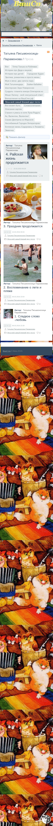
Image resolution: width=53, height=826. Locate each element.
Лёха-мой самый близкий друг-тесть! (23, 176)
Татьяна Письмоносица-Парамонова (23, 172)
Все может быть (12, 105)
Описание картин (13, 109)
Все (7, 66)
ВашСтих (7, 351)
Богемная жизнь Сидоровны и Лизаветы (24, 127)
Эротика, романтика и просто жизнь (22, 77)
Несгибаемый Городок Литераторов (22, 123)
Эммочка (9, 130)
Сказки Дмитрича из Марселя (19, 120)
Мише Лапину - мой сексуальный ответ (24, 95)
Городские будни (35, 74)
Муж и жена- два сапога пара (19, 81)
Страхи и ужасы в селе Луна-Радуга (22, 112)
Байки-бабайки (34, 84)
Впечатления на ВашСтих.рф (19, 98)
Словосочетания (32, 105)
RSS (48, 52)
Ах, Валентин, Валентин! (17, 116)
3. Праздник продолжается (23, 226)
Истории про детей (14, 74)
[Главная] (3, 40)
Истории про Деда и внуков (18, 70)
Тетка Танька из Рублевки (24, 66)
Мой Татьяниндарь (14, 84)
